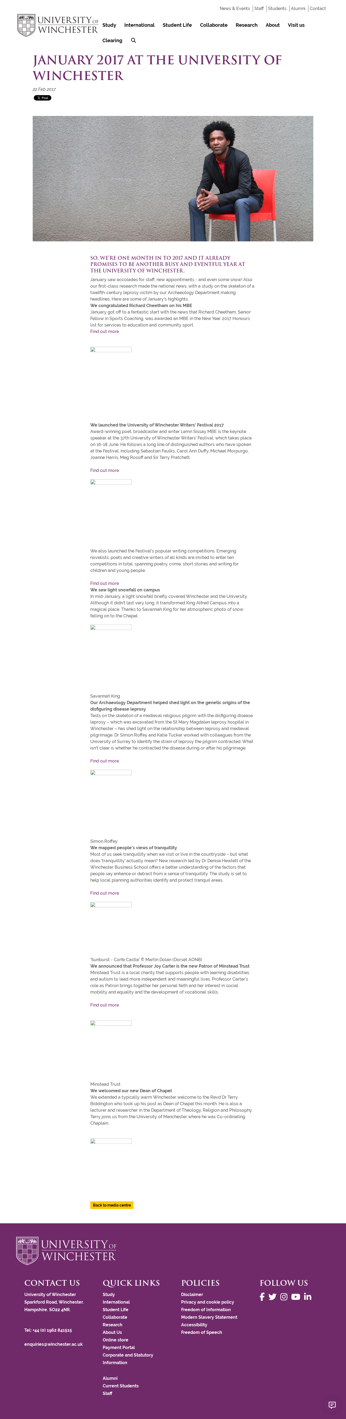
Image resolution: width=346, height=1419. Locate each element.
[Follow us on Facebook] (263, 1297)
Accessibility (194, 1324)
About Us (112, 1332)
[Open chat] (332, 1405)
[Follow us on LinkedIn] (309, 1297)
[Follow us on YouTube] (297, 1297)
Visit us (296, 25)
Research (247, 25)
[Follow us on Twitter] (273, 1297)
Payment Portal (119, 1347)
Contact (318, 8)
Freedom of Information (206, 1309)
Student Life (177, 25)
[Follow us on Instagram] (285, 1297)
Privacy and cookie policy (207, 1302)
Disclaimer (192, 1294)
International (139, 25)
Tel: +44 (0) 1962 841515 (48, 1330)
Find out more (104, 331)
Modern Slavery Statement (209, 1317)
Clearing (112, 40)
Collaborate (214, 25)
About (273, 25)
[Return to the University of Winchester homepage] (173, 1251)
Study (109, 25)
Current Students (121, 1385)
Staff (259, 8)
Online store (115, 1340)
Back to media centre (112, 1205)
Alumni (298, 8)
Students (277, 8)
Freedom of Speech (201, 1332)
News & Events (235, 8)
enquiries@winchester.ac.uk (53, 1344)
